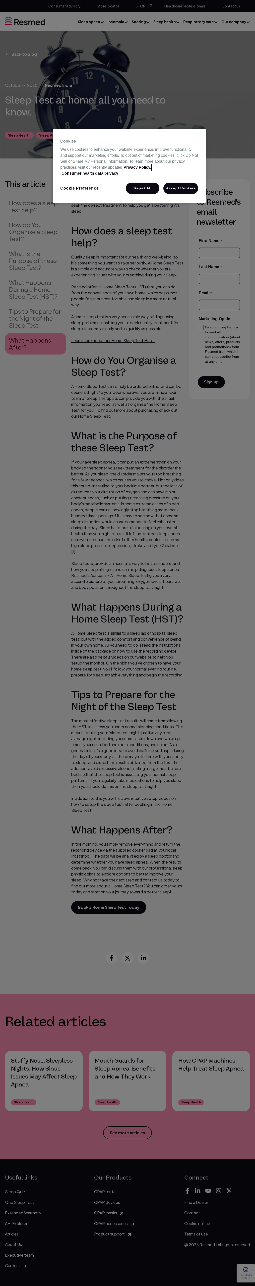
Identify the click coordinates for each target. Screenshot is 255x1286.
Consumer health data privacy (90, 173)
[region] (129, 166)
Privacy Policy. (137, 167)
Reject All (142, 188)
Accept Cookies (180, 188)
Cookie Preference (79, 188)
